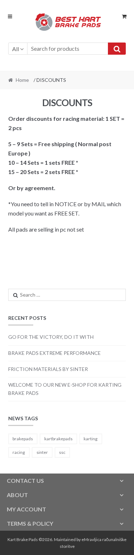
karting (91, 438)
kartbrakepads (58, 438)
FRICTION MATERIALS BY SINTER (48, 369)
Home (22, 80)
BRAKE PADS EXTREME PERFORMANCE (54, 353)
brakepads (23, 438)
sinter (42, 452)
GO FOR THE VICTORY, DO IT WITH (51, 337)
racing (19, 452)
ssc (62, 452)
